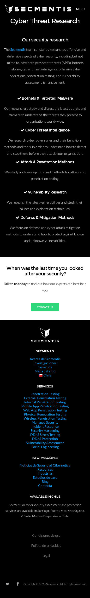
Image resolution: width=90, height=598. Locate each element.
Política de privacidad (46, 545)
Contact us (45, 307)
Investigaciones (45, 363)
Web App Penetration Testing (45, 410)
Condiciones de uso (46, 535)
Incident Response (45, 426)
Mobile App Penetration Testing (45, 406)
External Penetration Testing (45, 398)
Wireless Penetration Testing (45, 418)
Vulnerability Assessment (45, 443)
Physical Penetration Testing (45, 414)
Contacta (45, 486)
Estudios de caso (45, 477)
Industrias (45, 473)
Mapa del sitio (45, 371)
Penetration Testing (45, 394)
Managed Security (45, 422)
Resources (45, 469)
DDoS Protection (45, 439)
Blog (45, 481)
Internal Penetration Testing (45, 402)
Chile (47, 375)
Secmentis (18, 49)
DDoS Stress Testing (45, 435)
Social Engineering (45, 447)
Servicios (45, 367)
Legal (46, 555)
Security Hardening (45, 430)
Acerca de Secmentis (45, 359)
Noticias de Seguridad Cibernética (45, 465)
